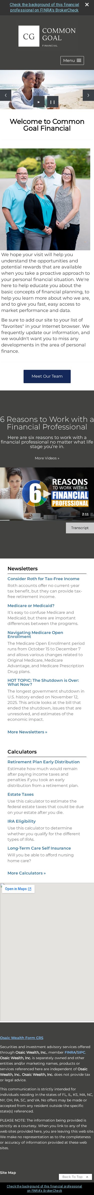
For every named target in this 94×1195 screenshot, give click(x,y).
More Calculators (27, 873)
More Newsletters (27, 732)
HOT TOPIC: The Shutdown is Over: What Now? (43, 682)
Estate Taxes (21, 794)
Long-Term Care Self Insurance (39, 848)
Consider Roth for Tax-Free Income (43, 578)
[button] (72, 60)
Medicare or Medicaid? (31, 605)
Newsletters (23, 569)
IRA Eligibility (22, 821)
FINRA (70, 1052)
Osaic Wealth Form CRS (21, 1037)
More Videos (47, 458)
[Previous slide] (5, 95)
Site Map (8, 1172)
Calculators (22, 752)
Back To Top (73, 1177)
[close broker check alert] (87, 5)
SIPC (81, 1052)
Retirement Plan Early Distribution (44, 762)
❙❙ (52, 101)
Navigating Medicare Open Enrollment (35, 634)
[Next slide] (88, 95)
